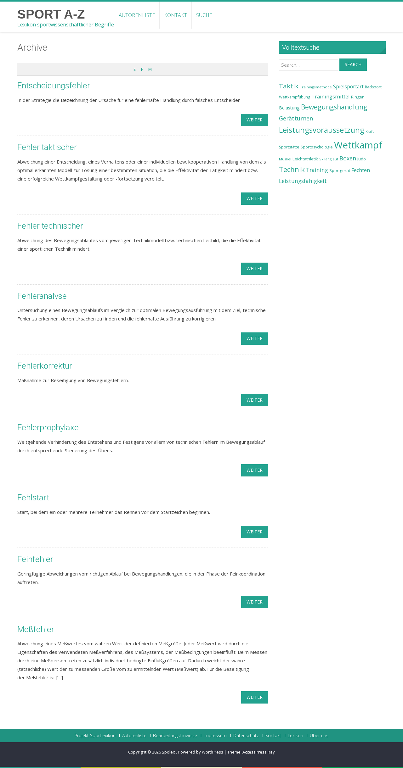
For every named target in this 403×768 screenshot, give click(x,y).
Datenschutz (246, 735)
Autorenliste (137, 15)
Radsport (373, 87)
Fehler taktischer (47, 147)
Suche (204, 15)
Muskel (285, 159)
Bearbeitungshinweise (175, 735)
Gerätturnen (296, 118)
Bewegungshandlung (334, 107)
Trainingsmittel (330, 96)
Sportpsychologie (317, 147)
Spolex (169, 752)
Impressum (215, 735)
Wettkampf (358, 145)
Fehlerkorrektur (44, 365)
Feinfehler (35, 559)
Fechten (360, 170)
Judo (361, 159)
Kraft (370, 131)
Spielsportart (348, 86)
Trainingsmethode (316, 87)
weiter (255, 120)
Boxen (347, 158)
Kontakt (175, 15)
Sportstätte (289, 147)
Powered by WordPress (200, 752)
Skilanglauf (328, 159)
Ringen (358, 97)
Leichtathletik (305, 159)
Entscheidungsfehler (53, 85)
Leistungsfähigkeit (303, 181)
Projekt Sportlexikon (95, 735)
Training (317, 170)
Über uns (319, 735)
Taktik (288, 85)
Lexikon (295, 735)
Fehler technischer (50, 226)
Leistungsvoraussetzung (321, 130)
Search (353, 64)
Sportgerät (339, 170)
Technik (292, 169)
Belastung (289, 108)
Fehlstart (33, 497)
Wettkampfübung (294, 97)
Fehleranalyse (42, 296)
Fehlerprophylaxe (48, 427)
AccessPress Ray (258, 752)
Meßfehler (35, 629)
